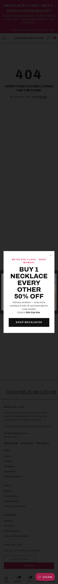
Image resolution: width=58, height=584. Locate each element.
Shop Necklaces (29, 322)
